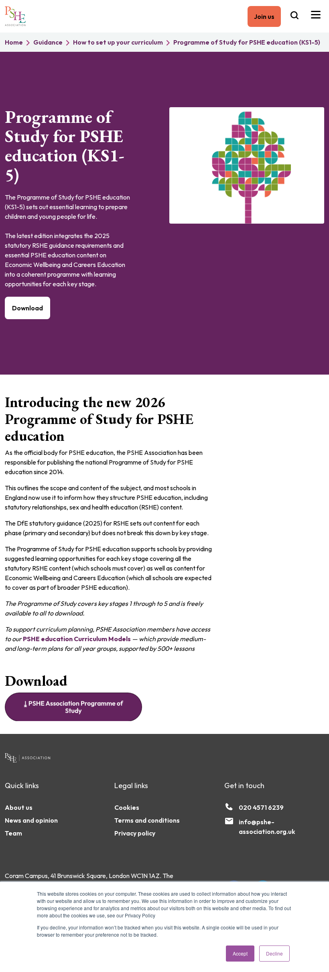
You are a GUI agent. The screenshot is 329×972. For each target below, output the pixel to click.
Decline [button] (274, 953)
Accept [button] (240, 953)
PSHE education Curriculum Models (77, 639)
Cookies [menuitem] (126, 807)
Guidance (48, 42)
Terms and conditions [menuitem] (147, 820)
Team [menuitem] (13, 833)
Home (14, 42)
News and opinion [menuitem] (31, 820)
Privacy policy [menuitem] (134, 833)
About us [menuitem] (18, 807)
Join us (264, 16)
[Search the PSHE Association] (294, 16)
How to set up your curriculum (118, 42)
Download (27, 308)
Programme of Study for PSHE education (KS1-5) (246, 42)
